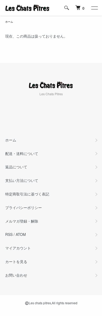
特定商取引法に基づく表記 (27, 193)
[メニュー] (94, 8)
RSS (9, 234)
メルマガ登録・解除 (21, 221)
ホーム (9, 21)
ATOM (21, 234)
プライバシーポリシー (23, 207)
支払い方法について (21, 180)
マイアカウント (18, 248)
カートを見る (16, 261)
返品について (16, 166)
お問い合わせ (16, 275)
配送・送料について (21, 153)
